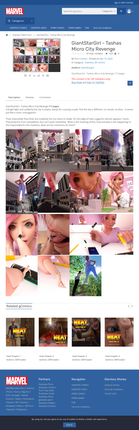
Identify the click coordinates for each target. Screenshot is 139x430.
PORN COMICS (57, 27)
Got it (69, 424)
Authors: (76, 67)
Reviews (30, 97)
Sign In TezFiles (95, 82)
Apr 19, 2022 (106, 58)
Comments (45, 97)
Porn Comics (81, 58)
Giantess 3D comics (95, 62)
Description (14, 97)
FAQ (87, 27)
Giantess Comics (47, 387)
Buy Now (77, 82)
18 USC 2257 (111, 393)
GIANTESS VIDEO (39, 27)
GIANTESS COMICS (18, 27)
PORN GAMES (74, 27)
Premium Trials (46, 393)
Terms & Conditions (102, 27)
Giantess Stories (112, 385)
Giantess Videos (47, 402)
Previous (128, 306)
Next (132, 306)
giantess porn (46, 399)
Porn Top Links (46, 390)
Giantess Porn (46, 384)
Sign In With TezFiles (123, 2)
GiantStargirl (87, 67)
